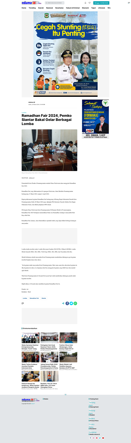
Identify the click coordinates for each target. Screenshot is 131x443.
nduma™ (33, 403)
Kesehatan (59, 8)
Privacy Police (90, 424)
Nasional (49, 8)
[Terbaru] (85, 3)
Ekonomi (85, 8)
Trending (32, 8)
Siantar (44, 298)
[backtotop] (65, 395)
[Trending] (90, 3)
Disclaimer (90, 432)
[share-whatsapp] (75, 303)
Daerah (41, 8)
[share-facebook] (67, 303)
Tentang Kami (90, 403)
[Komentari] (23, 303)
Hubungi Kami (90, 411)
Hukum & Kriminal (73, 8)
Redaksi (90, 418)
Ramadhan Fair (34, 298)
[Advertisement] (61, 406)
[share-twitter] (71, 303)
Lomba (24, 112)
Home (24, 8)
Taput (93, 8)
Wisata (110, 8)
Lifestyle (101, 8)
